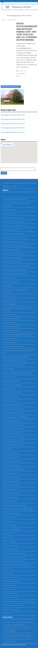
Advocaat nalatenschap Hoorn (12, 326)
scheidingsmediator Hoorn (10, 593)
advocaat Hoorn (7, 286)
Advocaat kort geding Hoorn (11, 318)
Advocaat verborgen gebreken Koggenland (15, 357)
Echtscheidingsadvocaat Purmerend (13, 437)
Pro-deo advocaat (8, 573)
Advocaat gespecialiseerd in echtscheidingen (16, 266)
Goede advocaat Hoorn (10, 517)
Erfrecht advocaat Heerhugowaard (13, 469)
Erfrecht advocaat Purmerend (11, 489)
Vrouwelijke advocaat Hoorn (11, 609)
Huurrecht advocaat (8, 521)
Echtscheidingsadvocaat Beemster (13, 405)
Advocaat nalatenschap (10, 322)
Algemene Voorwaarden (10, 186)
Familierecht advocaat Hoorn (11, 513)
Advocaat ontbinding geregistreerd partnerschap (17, 334)
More (19, 76)
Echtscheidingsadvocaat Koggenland (13, 425)
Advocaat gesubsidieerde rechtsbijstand (14, 274)
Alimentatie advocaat (9, 377)
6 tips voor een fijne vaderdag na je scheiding (17, 635)
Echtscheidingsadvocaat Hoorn (12, 421)
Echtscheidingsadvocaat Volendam (13, 445)
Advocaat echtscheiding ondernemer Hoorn (16, 246)
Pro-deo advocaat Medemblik (11, 581)
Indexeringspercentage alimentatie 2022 (13, 132)
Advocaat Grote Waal (9, 278)
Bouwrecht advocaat (9, 389)
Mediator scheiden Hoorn (10, 541)
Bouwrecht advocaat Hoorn (11, 397)
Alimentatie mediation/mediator (12, 385)
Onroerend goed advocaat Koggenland (14, 553)
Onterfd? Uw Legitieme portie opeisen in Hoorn (17, 565)
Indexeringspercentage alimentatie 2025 (13, 119)
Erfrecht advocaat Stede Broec (12, 493)
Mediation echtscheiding (10, 525)
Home (3, 20)
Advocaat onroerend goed (10, 330)
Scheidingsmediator (8, 589)
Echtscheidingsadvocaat (10, 401)
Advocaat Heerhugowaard (10, 282)
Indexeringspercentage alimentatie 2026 (13, 115)
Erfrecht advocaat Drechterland (12, 461)
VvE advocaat (7, 613)
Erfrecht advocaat (8, 449)
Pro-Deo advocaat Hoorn (10, 577)
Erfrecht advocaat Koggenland (12, 477)
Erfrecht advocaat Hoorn (10, 473)
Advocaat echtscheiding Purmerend (13, 254)
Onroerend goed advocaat (10, 549)
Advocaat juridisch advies (10, 300)
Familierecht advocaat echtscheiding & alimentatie (18, 509)
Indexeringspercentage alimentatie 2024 (13, 123)
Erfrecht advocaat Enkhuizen (11, 465)
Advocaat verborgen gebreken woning (14, 361)
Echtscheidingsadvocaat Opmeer (12, 433)
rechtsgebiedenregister (9, 585)
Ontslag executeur (8, 569)
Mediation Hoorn (8, 533)
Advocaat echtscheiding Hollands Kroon (14, 225)
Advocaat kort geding (9, 314)
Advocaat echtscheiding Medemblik (13, 233)
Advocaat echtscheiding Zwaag (12, 262)
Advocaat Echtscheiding (10, 213)
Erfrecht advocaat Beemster (11, 457)
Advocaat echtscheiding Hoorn (12, 229)
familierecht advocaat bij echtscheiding (14, 505)
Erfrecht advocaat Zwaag (10, 497)
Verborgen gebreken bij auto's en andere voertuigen (18, 601)
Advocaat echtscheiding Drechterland (14, 221)
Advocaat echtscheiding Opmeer (12, 250)
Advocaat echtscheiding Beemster (13, 217)
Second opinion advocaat (10, 597)
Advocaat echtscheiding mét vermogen (14, 238)
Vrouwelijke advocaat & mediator (13, 605)
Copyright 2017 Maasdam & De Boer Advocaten (13, 645)
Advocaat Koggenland (9, 304)
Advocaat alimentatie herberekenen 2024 (15, 199)
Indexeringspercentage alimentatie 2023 (13, 128)
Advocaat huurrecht (8, 296)
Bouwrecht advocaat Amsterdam (12, 393)
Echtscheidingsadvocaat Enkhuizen (13, 413)
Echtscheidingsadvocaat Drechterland (14, 409)
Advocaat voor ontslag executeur (12, 365)
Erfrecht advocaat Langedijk (11, 481)
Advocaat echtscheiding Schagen (12, 258)
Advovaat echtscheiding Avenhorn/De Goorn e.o (17, 373)
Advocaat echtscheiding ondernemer (13, 242)
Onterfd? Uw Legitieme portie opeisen (14, 561)
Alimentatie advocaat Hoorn (11, 381)
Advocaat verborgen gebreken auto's (14, 346)
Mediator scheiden (8, 537)
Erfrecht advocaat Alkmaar (10, 453)
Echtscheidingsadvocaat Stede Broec (14, 441)
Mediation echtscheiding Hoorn (12, 529)
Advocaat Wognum (8, 369)
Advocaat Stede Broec (9, 342)
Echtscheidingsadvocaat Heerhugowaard (15, 417)
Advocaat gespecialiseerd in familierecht (14, 270)
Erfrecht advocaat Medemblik (11, 485)
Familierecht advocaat (9, 501)
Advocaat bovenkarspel (10, 209)
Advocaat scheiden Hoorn (10, 338)
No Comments (22, 73)
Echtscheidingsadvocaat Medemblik (13, 429)
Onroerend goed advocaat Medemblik (14, 557)
